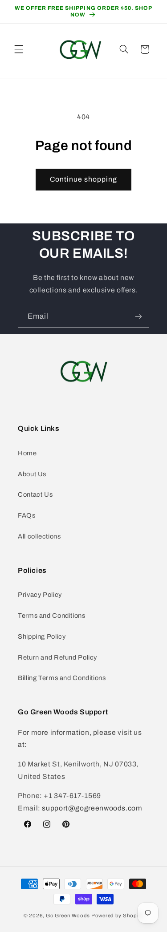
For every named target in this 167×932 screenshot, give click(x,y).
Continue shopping (84, 179)
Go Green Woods (68, 915)
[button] (18, 49)
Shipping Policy (41, 636)
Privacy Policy (40, 594)
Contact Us (35, 494)
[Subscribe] (138, 317)
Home (27, 453)
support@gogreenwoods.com (92, 808)
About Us (32, 474)
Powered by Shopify (117, 915)
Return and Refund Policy (57, 657)
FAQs (27, 515)
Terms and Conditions (52, 615)
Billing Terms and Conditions (62, 677)
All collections (39, 536)
